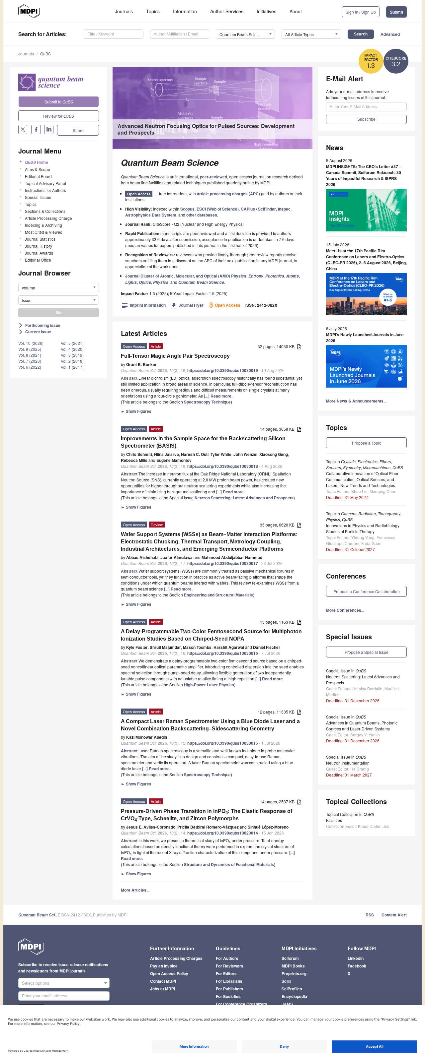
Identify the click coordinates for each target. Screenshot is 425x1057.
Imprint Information (144, 305)
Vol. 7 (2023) (29, 361)
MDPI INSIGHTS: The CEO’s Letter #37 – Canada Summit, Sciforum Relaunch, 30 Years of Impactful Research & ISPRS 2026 (363, 175)
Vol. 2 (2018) (72, 361)
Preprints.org (294, 973)
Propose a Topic (366, 443)
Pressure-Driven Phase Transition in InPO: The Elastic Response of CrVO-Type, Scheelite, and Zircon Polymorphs (206, 815)
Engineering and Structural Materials (218, 595)
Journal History (38, 246)
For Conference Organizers (241, 1004)
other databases (201, 215)
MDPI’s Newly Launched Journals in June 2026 (365, 337)
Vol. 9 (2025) (29, 349)
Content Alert (394, 915)
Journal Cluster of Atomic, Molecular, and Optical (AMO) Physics (185, 276)
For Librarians (229, 981)
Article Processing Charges (176, 958)
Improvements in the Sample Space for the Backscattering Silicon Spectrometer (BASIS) (203, 442)
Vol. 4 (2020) (72, 349)
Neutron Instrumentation (348, 763)
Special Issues (38, 197)
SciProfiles (292, 989)
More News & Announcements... (356, 401)
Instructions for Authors (45, 190)
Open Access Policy (169, 973)
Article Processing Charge (48, 218)
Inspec (284, 209)
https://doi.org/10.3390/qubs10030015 (222, 743)
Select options (35, 983)
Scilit (286, 981)
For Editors (226, 973)
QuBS (45, 53)
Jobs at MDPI (162, 989)
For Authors (227, 958)
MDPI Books (293, 966)
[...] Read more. (218, 396)
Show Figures (136, 411)
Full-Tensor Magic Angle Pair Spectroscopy (175, 356)
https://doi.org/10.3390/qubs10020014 (222, 833)
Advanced (390, 34)
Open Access (138, 193)
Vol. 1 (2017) (72, 367)
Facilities (334, 820)
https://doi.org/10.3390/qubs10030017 (222, 563)
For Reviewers (229, 966)
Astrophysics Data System (150, 215)
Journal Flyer (187, 305)
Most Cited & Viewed (43, 232)
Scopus (187, 209)
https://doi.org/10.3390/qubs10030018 (222, 466)
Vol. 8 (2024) (29, 355)
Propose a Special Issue (366, 652)
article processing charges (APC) (228, 194)
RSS (370, 915)
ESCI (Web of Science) (218, 209)
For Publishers (229, 989)
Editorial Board (38, 176)
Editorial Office (38, 260)
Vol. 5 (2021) (72, 343)
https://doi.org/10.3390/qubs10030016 (222, 653)
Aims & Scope (37, 169)
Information (185, 11)
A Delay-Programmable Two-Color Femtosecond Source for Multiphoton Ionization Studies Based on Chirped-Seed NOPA (211, 635)
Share (78, 130)
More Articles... (135, 890)
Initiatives (266, 11)
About (296, 11)
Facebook (357, 966)
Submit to (58, 101)
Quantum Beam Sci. (37, 915)
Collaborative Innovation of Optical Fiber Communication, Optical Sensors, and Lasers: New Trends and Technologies (362, 479)
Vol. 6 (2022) (29, 367)
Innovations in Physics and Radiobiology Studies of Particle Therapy (362, 528)
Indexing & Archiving (43, 225)
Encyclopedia (294, 996)
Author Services (226, 11)
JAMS (287, 1004)
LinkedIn (356, 958)
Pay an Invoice (164, 966)
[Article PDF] (299, 347)
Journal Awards (39, 253)
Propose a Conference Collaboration (366, 591)
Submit (396, 12)
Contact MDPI (163, 981)
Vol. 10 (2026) (30, 343)
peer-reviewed (213, 177)
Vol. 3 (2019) (72, 355)
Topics (153, 11)
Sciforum (290, 958)
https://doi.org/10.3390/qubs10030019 (222, 370)
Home (36, 162)
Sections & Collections (45, 211)
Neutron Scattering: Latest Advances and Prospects (244, 498)
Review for (58, 116)
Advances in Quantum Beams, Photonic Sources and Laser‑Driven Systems (361, 725)
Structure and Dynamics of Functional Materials (229, 864)
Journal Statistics (40, 239)
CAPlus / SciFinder (258, 209)
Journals (124, 11)
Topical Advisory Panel (45, 183)
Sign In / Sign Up (361, 12)
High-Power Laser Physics (209, 685)
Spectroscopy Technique (207, 402)
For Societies (228, 996)
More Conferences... (345, 610)
